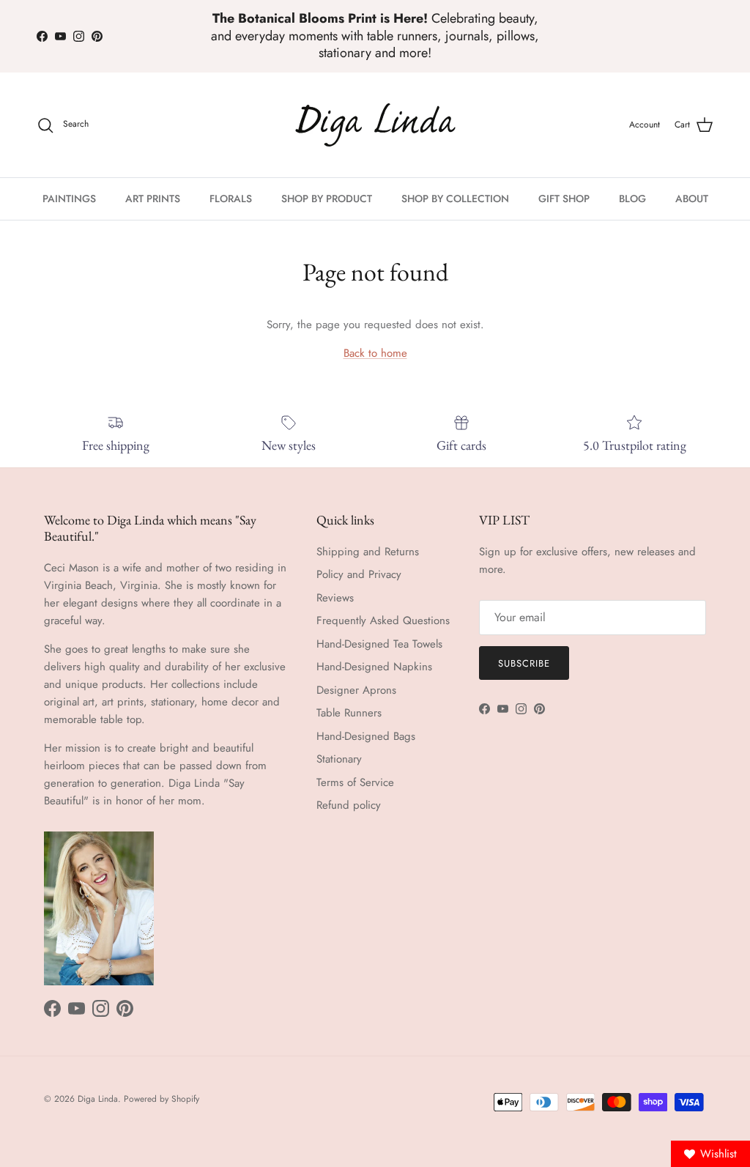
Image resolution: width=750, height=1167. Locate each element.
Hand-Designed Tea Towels (379, 644)
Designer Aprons (356, 690)
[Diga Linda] (375, 125)
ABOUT (691, 198)
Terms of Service (355, 782)
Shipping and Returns (367, 552)
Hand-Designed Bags (365, 736)
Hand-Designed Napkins (374, 667)
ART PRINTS (152, 198)
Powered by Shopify (161, 1098)
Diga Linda (98, 1098)
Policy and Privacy (358, 574)
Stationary (339, 759)
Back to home (375, 353)
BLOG (632, 198)
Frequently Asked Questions (383, 620)
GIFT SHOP (564, 198)
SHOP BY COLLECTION (455, 198)
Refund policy (348, 805)
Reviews (335, 598)
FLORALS (230, 198)
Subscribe (524, 663)
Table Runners (349, 713)
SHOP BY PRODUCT (326, 198)
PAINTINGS (69, 198)
